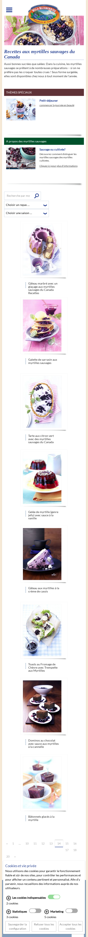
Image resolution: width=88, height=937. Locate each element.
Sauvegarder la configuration (17, 926)
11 (35, 843)
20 (8, 856)
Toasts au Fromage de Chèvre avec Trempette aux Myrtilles (43, 666)
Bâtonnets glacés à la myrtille (41, 818)
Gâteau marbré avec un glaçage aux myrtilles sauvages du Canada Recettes (43, 285)
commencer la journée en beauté (56, 105)
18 (75, 850)
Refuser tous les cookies (44, 926)
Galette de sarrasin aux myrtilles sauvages (42, 361)
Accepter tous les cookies (70, 926)
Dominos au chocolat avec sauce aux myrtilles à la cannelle (43, 742)
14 (59, 843)
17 (67, 850)
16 (75, 843)
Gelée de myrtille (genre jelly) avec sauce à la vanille (43, 513)
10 (27, 843)
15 (67, 843)
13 (51, 843)
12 (43, 843)
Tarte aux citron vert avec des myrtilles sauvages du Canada (41, 437)
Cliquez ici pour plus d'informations (58, 165)
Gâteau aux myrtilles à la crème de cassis (43, 590)
